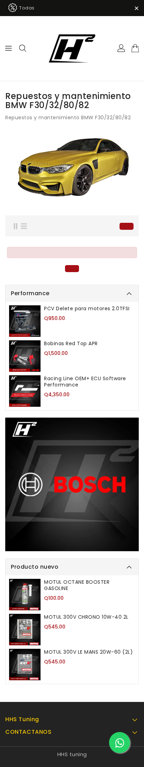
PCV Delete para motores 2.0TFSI (87, 308)
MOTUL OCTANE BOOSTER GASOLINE (76, 585)
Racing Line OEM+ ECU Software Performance (85, 381)
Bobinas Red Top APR (71, 343)
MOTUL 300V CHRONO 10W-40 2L (86, 617)
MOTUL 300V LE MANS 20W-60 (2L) (88, 652)
